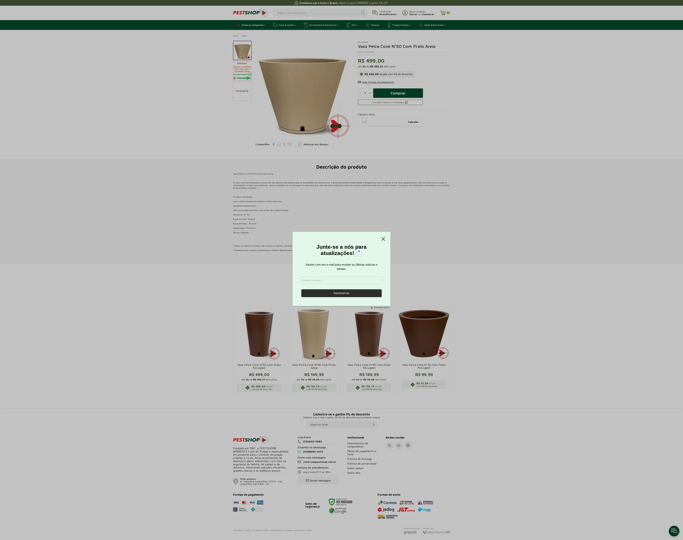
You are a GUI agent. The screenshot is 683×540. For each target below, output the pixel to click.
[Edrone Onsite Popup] (341, 270)
